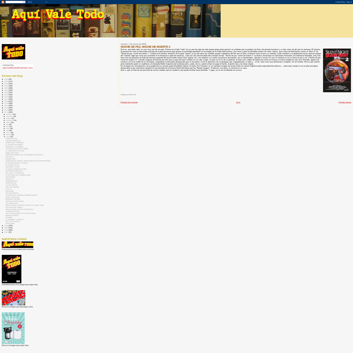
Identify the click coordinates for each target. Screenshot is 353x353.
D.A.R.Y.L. (9, 189)
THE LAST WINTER (12, 187)
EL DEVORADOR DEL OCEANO (17, 163)
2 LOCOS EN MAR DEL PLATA (16, 169)
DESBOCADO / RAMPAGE (15, 142)
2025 (6, 81)
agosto (8, 122)
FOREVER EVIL (11, 183)
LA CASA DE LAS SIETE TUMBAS (17, 149)
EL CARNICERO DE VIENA (15, 151)
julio (7, 124)
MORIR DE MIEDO (12, 215)
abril (7, 130)
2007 (6, 232)
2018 (6, 97)
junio (7, 126)
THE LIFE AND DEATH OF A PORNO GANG (21, 213)
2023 (6, 86)
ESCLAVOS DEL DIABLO (14, 207)
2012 (6, 110)
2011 (6, 112)
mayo (8, 128)
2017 (6, 99)
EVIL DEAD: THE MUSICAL (15, 173)
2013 (6, 108)
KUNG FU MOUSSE (12, 197)
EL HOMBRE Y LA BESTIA (14, 219)
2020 (6, 92)
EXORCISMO (10, 223)
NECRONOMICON (12, 193)
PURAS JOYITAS (11, 138)
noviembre (9, 116)
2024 (6, 83)
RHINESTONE (10, 159)
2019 (6, 95)
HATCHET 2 (10, 157)
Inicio (238, 102)
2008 (6, 230)
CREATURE (10, 191)
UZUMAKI (9, 217)
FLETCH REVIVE (11, 185)
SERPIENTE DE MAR (13, 199)
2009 (6, 228)
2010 (6, 225)
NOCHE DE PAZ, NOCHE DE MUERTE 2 (20, 209)
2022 (6, 88)
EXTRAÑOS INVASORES (14, 171)
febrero (8, 134)
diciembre (9, 114)
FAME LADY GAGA (12, 153)
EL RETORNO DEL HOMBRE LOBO (18, 175)
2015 (6, 103)
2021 (6, 90)
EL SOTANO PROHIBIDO (14, 145)
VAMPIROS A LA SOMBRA (14, 147)
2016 (6, 101)
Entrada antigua (345, 102)
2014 (6, 105)
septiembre (10, 120)
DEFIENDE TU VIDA (12, 167)
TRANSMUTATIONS (12, 211)
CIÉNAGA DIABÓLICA (13, 141)
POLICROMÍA (10, 177)
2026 (6, 79)
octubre (8, 118)
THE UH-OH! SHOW (13, 221)
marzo (8, 132)
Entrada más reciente (129, 102)
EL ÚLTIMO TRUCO (12, 165)
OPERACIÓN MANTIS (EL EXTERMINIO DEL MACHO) (24, 155)
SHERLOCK (10, 179)
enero (8, 137)
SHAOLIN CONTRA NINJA (15, 201)
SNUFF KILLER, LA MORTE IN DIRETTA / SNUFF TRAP (25, 205)
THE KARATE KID (12, 203)
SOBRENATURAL (12, 181)
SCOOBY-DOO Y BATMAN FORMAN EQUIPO (21, 195)
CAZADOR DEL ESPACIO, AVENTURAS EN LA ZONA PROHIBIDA (28, 161)
